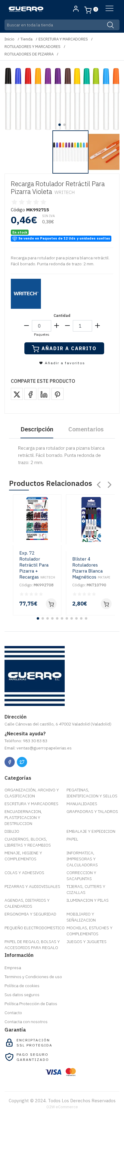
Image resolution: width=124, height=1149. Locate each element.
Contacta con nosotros (26, 1021)
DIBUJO (12, 831)
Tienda (26, 39)
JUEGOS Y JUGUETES (87, 941)
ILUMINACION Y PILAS (88, 900)
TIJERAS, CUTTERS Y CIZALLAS (86, 889)
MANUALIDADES (82, 803)
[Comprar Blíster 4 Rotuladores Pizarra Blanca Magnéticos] (106, 603)
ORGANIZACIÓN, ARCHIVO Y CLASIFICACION (32, 793)
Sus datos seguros (22, 994)
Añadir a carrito (69, 348)
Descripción (36, 429)
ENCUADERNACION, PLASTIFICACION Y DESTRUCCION (23, 817)
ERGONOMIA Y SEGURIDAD (30, 914)
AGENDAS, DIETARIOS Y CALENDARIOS (27, 903)
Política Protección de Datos (31, 1003)
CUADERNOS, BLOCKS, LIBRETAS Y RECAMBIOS (28, 842)
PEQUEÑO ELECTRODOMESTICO (35, 927)
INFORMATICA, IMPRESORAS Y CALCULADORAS (82, 859)
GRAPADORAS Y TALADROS (92, 811)
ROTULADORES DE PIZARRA (29, 54)
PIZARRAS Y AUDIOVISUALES (32, 886)
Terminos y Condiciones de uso (33, 976)
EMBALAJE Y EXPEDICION (91, 831)
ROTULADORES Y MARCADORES (32, 46)
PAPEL (72, 839)
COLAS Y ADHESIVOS (24, 872)
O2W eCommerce (62, 1106)
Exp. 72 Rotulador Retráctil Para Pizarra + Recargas (37, 565)
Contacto (13, 1012)
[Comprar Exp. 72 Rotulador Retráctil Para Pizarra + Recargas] (51, 603)
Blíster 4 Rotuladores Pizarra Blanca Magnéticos (91, 568)
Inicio (9, 39)
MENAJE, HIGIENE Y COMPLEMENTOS (23, 856)
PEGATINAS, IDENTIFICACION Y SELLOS (92, 793)
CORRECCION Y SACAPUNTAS (81, 875)
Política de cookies (22, 985)
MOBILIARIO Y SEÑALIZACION (81, 917)
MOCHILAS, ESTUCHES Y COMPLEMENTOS (90, 930)
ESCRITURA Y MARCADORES (63, 39)
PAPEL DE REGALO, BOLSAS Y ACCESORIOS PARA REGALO (32, 944)
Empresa (13, 967)
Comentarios (86, 429)
